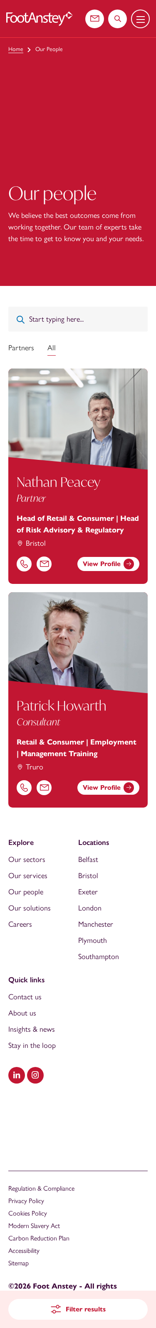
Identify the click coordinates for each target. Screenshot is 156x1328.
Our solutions (29, 908)
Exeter (88, 891)
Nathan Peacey (58, 482)
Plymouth (92, 940)
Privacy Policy (26, 1201)
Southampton (98, 956)
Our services (27, 875)
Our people (25, 891)
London (90, 908)
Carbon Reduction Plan (38, 1238)
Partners (21, 347)
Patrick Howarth (61, 705)
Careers (20, 924)
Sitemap (18, 1263)
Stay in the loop (32, 1045)
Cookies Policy (27, 1213)
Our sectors (26, 859)
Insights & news (31, 1029)
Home (15, 49)
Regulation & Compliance (41, 1188)
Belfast (88, 859)
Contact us (25, 996)
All (51, 347)
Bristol (88, 875)
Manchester (95, 924)
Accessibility (24, 1251)
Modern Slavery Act (34, 1226)
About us (22, 1013)
